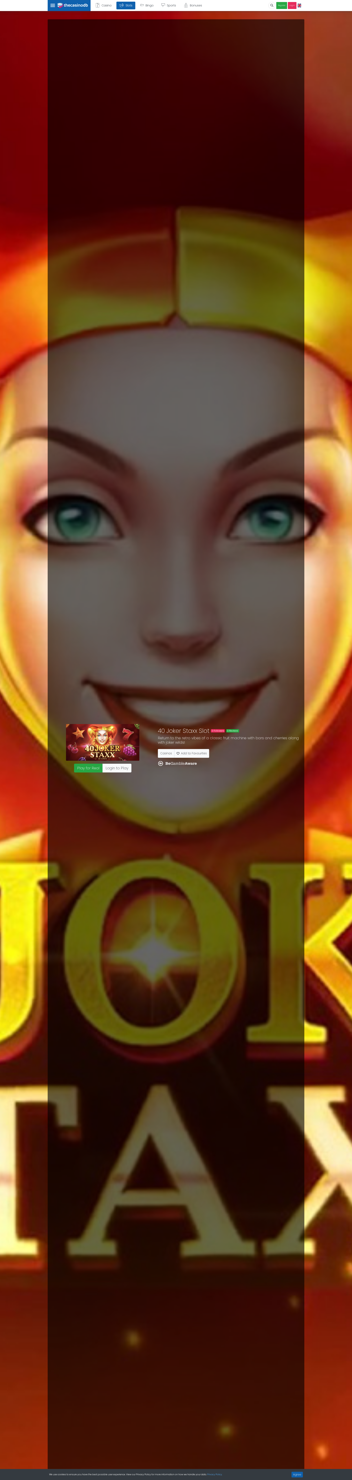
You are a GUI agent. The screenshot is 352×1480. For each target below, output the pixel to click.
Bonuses (196, 5)
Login (292, 5)
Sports (171, 5)
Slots (129, 5)
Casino (107, 5)
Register (281, 5)
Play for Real (88, 768)
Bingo (150, 5)
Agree (297, 1474)
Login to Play (117, 768)
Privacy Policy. (214, 1474)
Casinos (166, 753)
